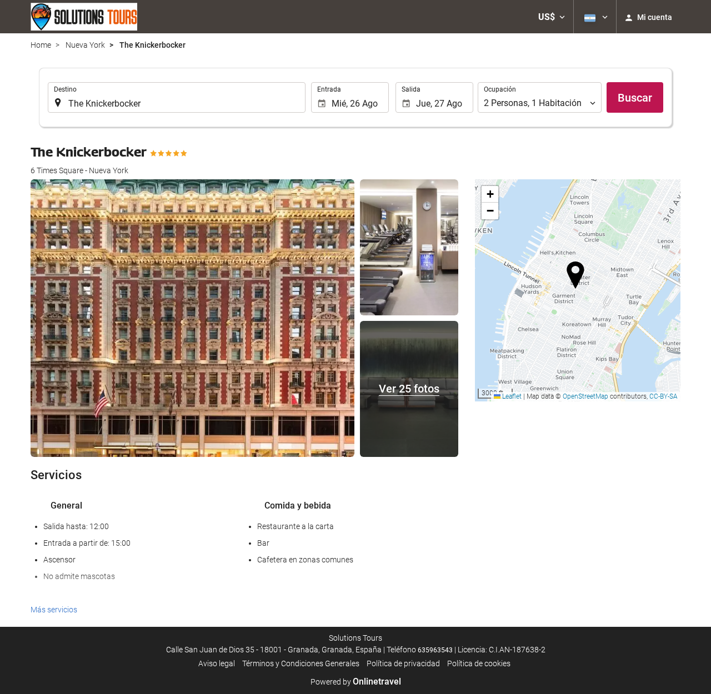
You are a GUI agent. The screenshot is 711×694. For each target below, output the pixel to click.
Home (41, 45)
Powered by (356, 681)
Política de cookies (478, 663)
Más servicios (54, 609)
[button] (551, 16)
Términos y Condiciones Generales (300, 663)
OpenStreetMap (585, 396)
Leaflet (511, 396)
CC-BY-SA (663, 396)
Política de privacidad (403, 663)
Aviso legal (216, 663)
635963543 (435, 650)
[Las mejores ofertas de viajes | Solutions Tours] (84, 16)
